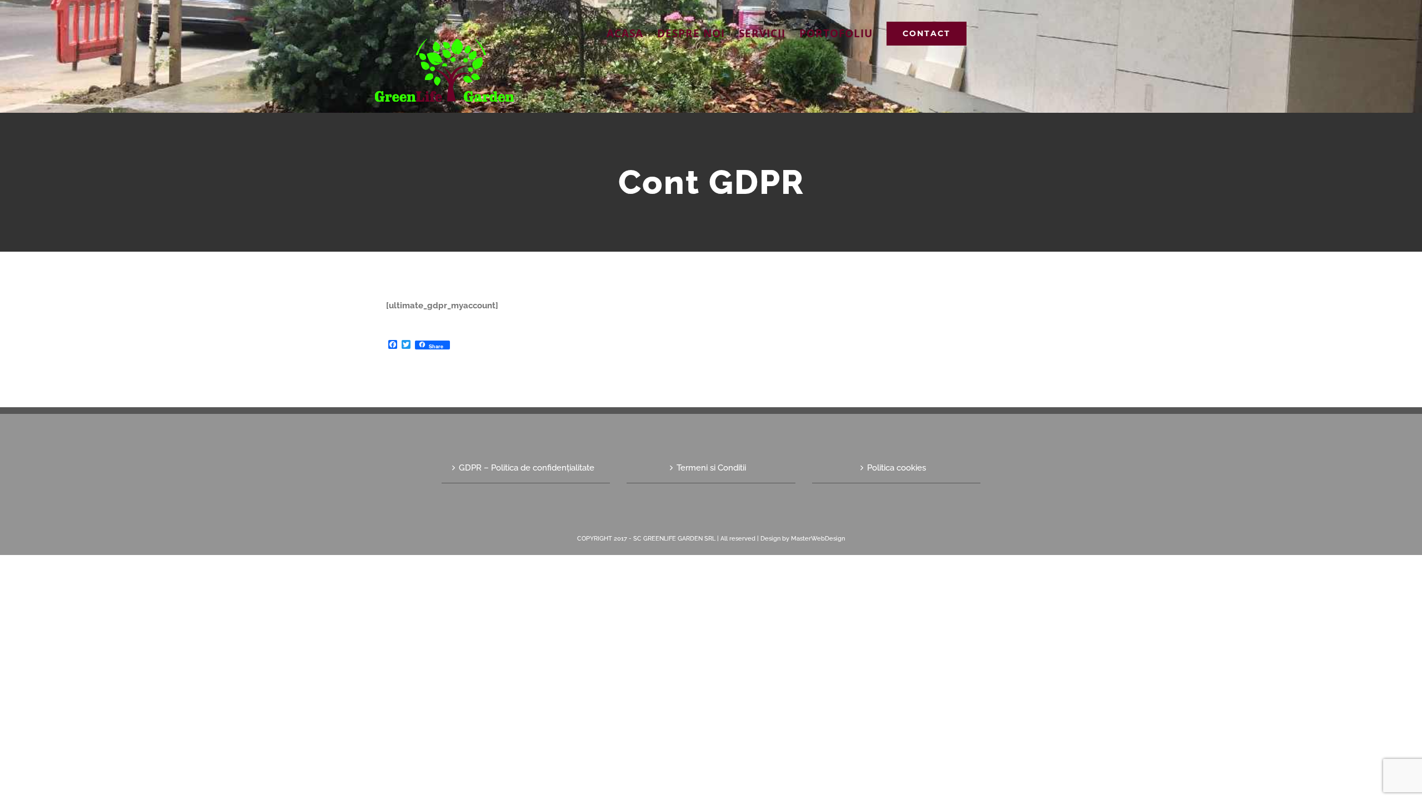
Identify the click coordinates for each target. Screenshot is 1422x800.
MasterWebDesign (818, 538)
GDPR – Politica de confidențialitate (526, 468)
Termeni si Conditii (711, 468)
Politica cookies (896, 468)
